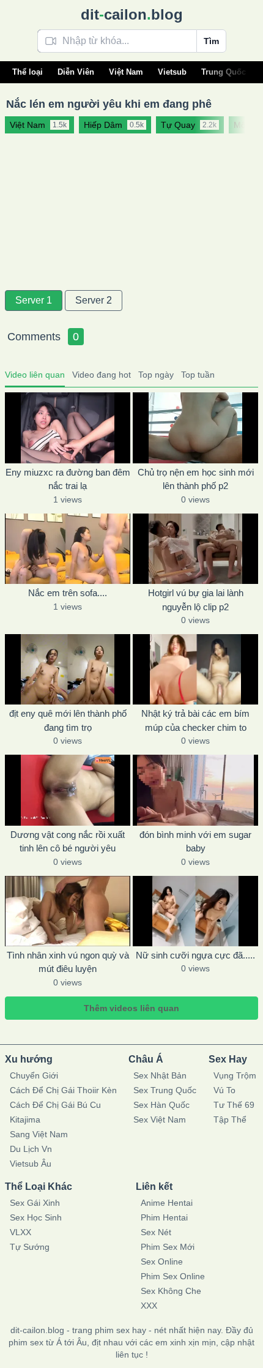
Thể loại (27, 72)
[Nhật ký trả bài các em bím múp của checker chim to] (195, 669)
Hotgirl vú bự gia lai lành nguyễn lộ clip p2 (195, 600)
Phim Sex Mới (167, 1247)
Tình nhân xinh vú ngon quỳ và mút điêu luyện (68, 962)
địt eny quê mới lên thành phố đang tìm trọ (68, 720)
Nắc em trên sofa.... (67, 593)
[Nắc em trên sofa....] (67, 549)
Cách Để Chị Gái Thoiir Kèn (63, 1090)
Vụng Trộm (234, 1075)
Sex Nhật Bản (160, 1075)
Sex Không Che (171, 1291)
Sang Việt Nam (39, 1134)
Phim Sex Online (173, 1276)
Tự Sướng (30, 1247)
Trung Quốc (223, 72)
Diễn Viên (75, 72)
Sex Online (162, 1261)
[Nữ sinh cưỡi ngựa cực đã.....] (195, 911)
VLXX (20, 1232)
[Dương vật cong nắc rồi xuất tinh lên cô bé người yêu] (67, 790)
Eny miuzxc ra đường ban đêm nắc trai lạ (68, 479)
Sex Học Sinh (36, 1217)
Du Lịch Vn (31, 1149)
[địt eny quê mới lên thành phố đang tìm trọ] (67, 669)
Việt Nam (126, 72)
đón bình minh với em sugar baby (195, 841)
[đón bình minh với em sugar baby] (195, 790)
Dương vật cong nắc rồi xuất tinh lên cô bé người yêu (67, 841)
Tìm (211, 41)
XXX (149, 1305)
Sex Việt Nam (159, 1119)
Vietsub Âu (30, 1163)
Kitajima (25, 1119)
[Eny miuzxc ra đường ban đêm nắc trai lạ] (67, 427)
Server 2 (93, 300)
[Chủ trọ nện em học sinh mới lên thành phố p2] (195, 427)
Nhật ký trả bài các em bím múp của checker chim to (195, 720)
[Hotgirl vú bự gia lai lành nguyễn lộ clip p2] (195, 549)
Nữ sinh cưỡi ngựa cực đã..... (195, 955)
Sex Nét (156, 1232)
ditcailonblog (132, 14)
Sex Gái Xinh (35, 1203)
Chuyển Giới (34, 1075)
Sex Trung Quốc (164, 1090)
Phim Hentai (164, 1217)
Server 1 (33, 300)
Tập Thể (229, 1119)
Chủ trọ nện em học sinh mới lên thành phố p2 (196, 479)
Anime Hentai (167, 1203)
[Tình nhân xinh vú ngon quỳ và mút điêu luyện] (67, 911)
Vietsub (172, 72)
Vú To (224, 1090)
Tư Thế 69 (233, 1105)
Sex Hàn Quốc (161, 1105)
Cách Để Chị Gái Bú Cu (55, 1105)
